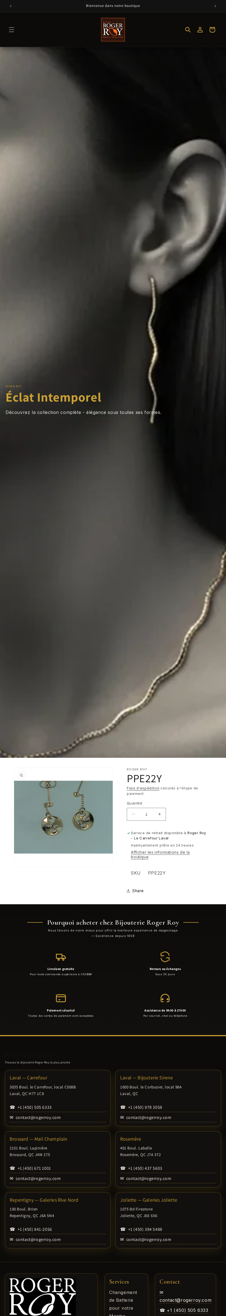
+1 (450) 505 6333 (31, 1107)
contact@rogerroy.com (35, 1117)
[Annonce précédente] (11, 6)
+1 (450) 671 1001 (30, 1168)
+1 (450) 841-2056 (31, 1229)
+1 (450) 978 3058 (141, 1107)
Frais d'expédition (143, 788)
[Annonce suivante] (215, 6)
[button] (12, 30)
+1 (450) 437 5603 (141, 1168)
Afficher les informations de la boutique (160, 854)
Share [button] (138, 890)
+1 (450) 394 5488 (141, 1229)
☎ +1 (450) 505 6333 (184, 1310)
